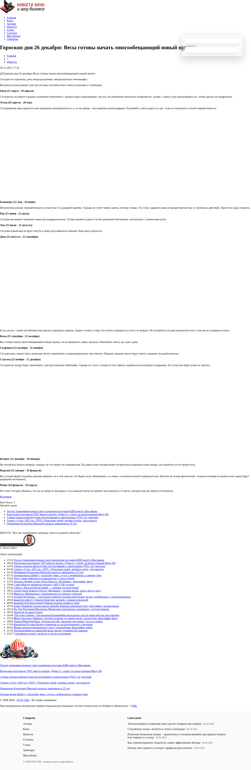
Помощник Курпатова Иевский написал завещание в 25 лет (42, 523)
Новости (12, 61)
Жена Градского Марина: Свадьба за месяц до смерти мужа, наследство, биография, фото (66, 618)
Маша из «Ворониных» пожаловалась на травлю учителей (48, 593)
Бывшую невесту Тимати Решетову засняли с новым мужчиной (51, 599)
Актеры (27, 723)
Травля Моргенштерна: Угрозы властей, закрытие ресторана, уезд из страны (58, 621)
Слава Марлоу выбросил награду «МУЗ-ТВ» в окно (44, 584)
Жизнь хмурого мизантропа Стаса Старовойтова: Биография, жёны (53, 627)
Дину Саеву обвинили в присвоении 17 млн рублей (44, 578)
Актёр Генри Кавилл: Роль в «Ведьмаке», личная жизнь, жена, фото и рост (57, 590)
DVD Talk (23, 700)
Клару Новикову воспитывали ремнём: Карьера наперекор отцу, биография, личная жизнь (66, 606)
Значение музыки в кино (28, 612)
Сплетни (28, 739)
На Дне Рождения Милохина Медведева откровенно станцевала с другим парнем (61, 609)
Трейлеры (28, 750)
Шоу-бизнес (30, 755)
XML (134, 705)
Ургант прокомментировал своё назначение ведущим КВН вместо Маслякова (52, 511)
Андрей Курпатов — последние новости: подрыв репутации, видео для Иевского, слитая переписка (72, 596)
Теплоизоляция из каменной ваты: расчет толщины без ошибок (51, 630)
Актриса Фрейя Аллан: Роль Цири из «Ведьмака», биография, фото (53, 581)
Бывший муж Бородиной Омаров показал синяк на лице (47, 603)
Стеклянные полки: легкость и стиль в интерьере (42, 633)
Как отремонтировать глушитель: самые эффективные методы (164, 742)
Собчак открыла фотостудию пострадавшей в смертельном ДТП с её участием (52, 517)
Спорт (26, 744)
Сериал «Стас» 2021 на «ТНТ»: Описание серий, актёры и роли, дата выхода (52, 520)
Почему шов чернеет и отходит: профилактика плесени (160, 747)
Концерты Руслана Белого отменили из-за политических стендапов (53, 624)
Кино (26, 729)
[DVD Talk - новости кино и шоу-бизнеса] (22, 12)
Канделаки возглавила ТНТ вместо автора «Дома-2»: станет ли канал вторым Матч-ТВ (58, 514)
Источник (6, 496)
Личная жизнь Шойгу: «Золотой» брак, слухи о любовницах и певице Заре (57, 575)
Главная (11, 55)
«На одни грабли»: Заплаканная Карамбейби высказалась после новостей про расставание (66, 615)
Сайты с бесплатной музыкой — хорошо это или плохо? (46, 587)
